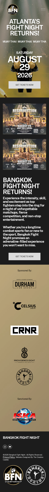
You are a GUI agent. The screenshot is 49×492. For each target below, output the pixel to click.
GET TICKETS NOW (24, 85)
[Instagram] (5, 447)
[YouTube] (10, 447)
